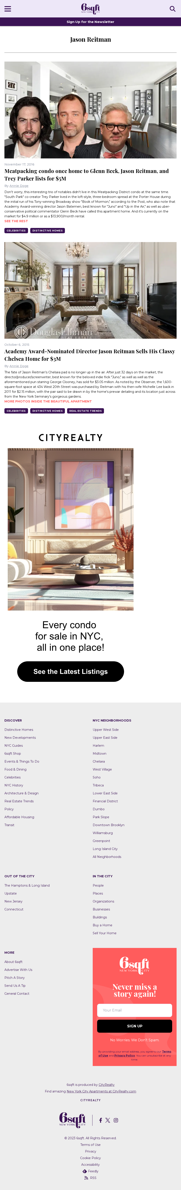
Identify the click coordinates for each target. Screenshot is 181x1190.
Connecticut (13, 909)
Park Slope (101, 817)
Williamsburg (103, 833)
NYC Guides (13, 746)
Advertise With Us (18, 970)
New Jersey (13, 901)
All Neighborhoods (107, 857)
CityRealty (107, 1085)
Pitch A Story (14, 978)
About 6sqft (13, 962)
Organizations (103, 901)
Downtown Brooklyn (108, 825)
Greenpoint (101, 841)
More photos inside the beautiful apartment (48, 401)
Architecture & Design (21, 793)
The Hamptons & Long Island (27, 885)
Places (98, 893)
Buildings (100, 917)
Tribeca (98, 785)
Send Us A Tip (15, 986)
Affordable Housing (19, 817)
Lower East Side (105, 793)
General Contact (16, 994)
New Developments (20, 738)
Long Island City (105, 849)
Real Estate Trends (85, 410)
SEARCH (173, 9)
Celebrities (16, 230)
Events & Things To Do (21, 761)
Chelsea (99, 761)
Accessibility (90, 1165)
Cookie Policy (90, 1158)
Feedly (93, 1171)
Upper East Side (105, 738)
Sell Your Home (105, 933)
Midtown (99, 754)
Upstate (10, 893)
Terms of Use (90, 1145)
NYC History (13, 785)
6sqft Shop (12, 754)
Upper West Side (106, 730)
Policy (9, 809)
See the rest (16, 221)
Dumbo (99, 809)
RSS (93, 1178)
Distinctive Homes (47, 230)
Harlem (98, 746)
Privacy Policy (124, 1055)
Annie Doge (18, 186)
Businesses (101, 909)
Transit (9, 825)
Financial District (105, 801)
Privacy (90, 1151)
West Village (102, 769)
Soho (97, 777)
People (98, 885)
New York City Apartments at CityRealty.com (101, 1091)
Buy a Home (102, 925)
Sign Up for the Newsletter (90, 22)
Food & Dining (15, 769)
